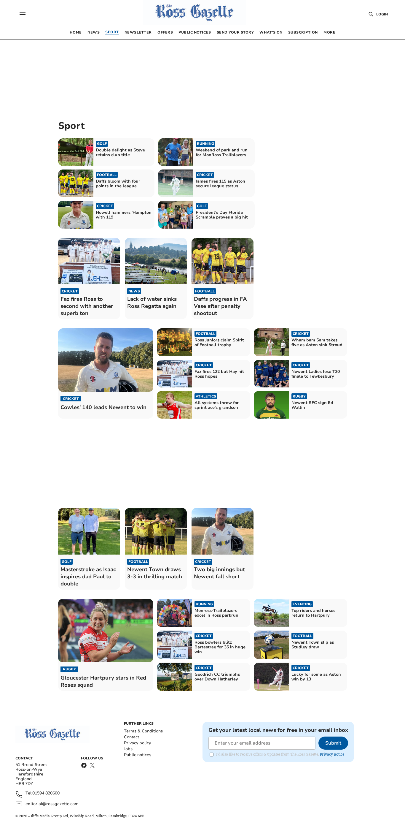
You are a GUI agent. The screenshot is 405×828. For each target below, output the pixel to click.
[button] (22, 13)
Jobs (128, 749)
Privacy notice (332, 754)
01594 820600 (46, 793)
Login (382, 14)
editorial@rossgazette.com (52, 804)
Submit (333, 743)
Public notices (137, 755)
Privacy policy (137, 743)
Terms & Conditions (143, 731)
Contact (131, 737)
